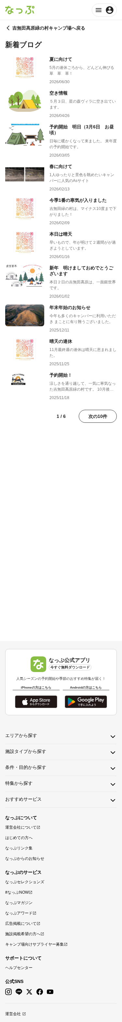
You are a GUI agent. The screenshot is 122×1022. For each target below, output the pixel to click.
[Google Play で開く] (86, 701)
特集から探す (19, 783)
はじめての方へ (19, 837)
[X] (29, 992)
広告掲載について (20, 923)
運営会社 (13, 1014)
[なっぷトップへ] (19, 10)
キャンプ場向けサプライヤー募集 (34, 944)
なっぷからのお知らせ (24, 858)
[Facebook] (39, 992)
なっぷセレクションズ (24, 882)
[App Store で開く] (36, 701)
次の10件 (97, 416)
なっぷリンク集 (19, 848)
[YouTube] (50, 992)
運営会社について (20, 827)
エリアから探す (21, 735)
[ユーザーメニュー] (104, 10)
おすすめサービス (23, 799)
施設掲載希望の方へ (22, 934)
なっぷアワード (19, 913)
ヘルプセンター (19, 967)
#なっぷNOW (17, 892)
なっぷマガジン (19, 902)
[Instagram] (8, 992)
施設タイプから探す (25, 751)
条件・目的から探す (25, 767)
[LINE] (19, 992)
